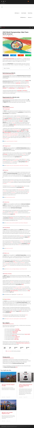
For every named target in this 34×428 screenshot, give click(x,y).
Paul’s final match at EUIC (10, 197)
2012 (20, 81)
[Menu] (32, 27)
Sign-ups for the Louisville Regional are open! (7, 413)
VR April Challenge (7, 132)
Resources (29, 17)
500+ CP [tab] (10, 348)
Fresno (11, 161)
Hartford (13, 122)
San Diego (5, 154)
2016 (28, 83)
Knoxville (18, 117)
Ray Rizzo (27, 80)
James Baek (19, 90)
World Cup (9, 136)
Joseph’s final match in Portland (11, 141)
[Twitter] (2, 1)
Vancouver (22, 240)
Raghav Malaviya (7, 299)
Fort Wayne (5, 119)
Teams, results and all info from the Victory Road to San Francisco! (25, 385)
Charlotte (10, 118)
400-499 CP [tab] (15, 348)
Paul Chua (6, 170)
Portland (22, 242)
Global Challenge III (21, 189)
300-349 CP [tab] (27, 348)
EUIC (25, 159)
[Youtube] (3, 1)
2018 (25, 88)
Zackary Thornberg (8, 273)
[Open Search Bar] (30, 27)
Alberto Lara (7, 253)
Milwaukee (15, 160)
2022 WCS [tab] (5, 348)
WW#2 (18, 131)
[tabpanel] (17, 352)
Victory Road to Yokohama (13, 133)
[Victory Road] (2, 27)
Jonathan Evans (11, 88)
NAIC (15, 124)
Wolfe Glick (18, 83)
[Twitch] (5, 1)
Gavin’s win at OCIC (9, 248)
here (17, 294)
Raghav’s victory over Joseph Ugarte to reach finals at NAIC (16, 318)
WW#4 (22, 131)
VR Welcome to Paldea (17, 129)
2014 (7, 88)
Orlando (24, 154)
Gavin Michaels (7, 227)
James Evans (7, 202)
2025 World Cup (22, 17)
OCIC (4, 117)
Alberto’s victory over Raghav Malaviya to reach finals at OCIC (16, 268)
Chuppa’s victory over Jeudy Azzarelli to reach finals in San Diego (17, 165)
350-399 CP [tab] (21, 348)
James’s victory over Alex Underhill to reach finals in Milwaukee (16, 222)
